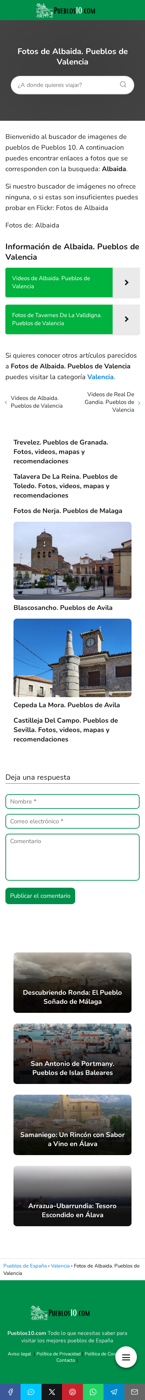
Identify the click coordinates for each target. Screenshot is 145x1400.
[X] (51, 1392)
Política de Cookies (104, 1354)
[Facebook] (10, 1392)
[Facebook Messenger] (31, 1392)
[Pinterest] (72, 1392)
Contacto (65, 1360)
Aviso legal (19, 1354)
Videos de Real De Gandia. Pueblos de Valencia (109, 402)
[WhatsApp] (93, 1392)
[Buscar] (120, 83)
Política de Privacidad (58, 1354)
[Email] (134, 1392)
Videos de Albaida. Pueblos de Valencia (37, 402)
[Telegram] (114, 1392)
